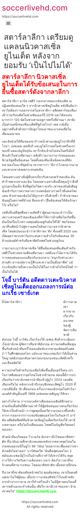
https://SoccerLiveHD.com (36, 491)
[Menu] (8, 23)
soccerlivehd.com (35, 7)
